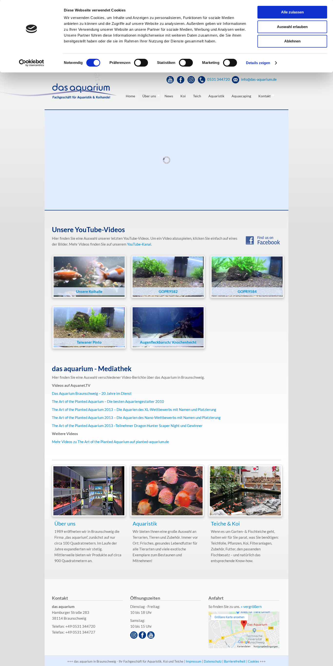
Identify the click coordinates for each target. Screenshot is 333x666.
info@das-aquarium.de (258, 79)
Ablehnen (292, 41)
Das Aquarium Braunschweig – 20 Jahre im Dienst (92, 393)
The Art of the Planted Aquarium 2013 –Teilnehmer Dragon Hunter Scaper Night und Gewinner (127, 425)
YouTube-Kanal (139, 244)
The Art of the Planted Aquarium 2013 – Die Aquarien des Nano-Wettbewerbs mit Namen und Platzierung (136, 417)
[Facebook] (181, 79)
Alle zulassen (292, 12)
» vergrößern (251, 606)
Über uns (65, 523)
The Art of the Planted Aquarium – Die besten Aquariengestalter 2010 (108, 401)
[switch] (141, 63)
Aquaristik (145, 523)
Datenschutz (213, 661)
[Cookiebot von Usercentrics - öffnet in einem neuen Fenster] (31, 63)
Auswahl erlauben (292, 27)
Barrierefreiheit (234, 661)
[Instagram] (191, 79)
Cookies (253, 661)
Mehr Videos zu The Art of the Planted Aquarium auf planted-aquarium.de (110, 441)
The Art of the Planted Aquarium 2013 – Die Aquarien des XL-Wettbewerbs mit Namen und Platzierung (134, 409)
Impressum (193, 661)
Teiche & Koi (225, 523)
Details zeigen (258, 63)
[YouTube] (170, 79)
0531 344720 (218, 79)
